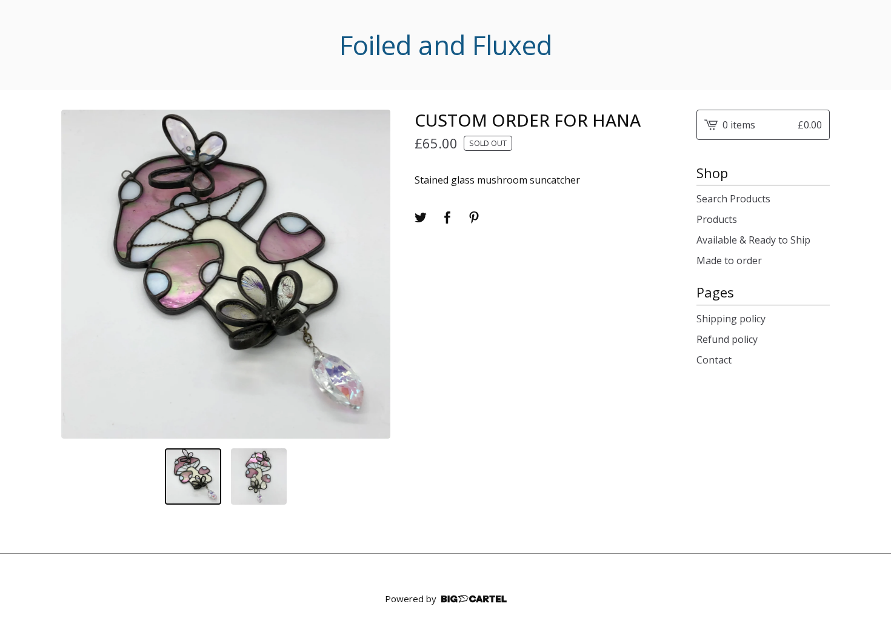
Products (716, 219)
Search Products (733, 198)
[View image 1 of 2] (193, 476)
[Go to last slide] (78, 273)
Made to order (729, 260)
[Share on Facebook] (447, 217)
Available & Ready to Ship (753, 240)
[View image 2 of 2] (259, 476)
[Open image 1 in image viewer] (225, 274)
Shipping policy (731, 318)
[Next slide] (373, 273)
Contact (714, 360)
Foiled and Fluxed (445, 45)
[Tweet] (421, 217)
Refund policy (727, 339)
